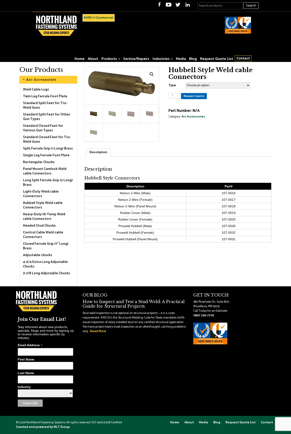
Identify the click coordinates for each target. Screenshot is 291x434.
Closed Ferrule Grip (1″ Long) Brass (45, 246)
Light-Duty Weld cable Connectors (41, 194)
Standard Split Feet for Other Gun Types (46, 117)
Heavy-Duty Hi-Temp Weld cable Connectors (44, 216)
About (93, 59)
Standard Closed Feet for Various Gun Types (43, 128)
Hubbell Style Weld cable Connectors (43, 205)
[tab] (48, 79)
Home (80, 59)
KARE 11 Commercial (98, 17)
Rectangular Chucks (39, 162)
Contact (243, 58)
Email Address (30, 345)
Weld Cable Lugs (36, 89)
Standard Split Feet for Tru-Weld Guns (45, 105)
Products (109, 59)
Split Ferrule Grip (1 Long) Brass (48, 148)
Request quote (194, 96)
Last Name (26, 373)
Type (172, 85)
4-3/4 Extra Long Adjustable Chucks (45, 264)
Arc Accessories (41, 79)
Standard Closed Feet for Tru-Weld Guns (47, 139)
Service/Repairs (136, 59)
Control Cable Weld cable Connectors (43, 235)
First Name (26, 359)
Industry (24, 387)
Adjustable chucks (37, 255)
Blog (193, 59)
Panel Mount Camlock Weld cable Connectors (44, 171)
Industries (162, 59)
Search (251, 5)
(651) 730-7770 (203, 315)
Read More (98, 331)
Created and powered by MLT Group (43, 427)
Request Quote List (216, 59)
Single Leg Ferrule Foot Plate (46, 155)
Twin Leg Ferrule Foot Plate (45, 96)
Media (181, 59)
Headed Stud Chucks (39, 225)
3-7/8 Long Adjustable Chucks (46, 273)
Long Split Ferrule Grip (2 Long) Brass (48, 182)
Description (98, 152)
